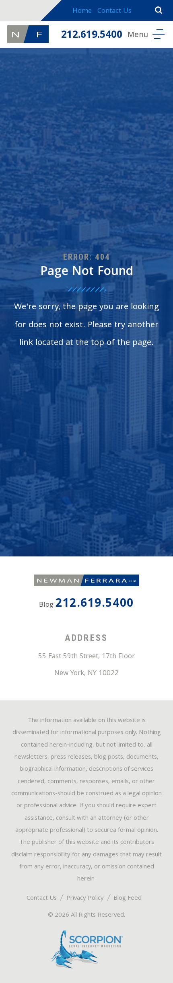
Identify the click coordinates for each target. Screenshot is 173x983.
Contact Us (114, 11)
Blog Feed (127, 898)
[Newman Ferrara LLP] (27, 34)
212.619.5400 (91, 35)
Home (82, 11)
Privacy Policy (85, 898)
